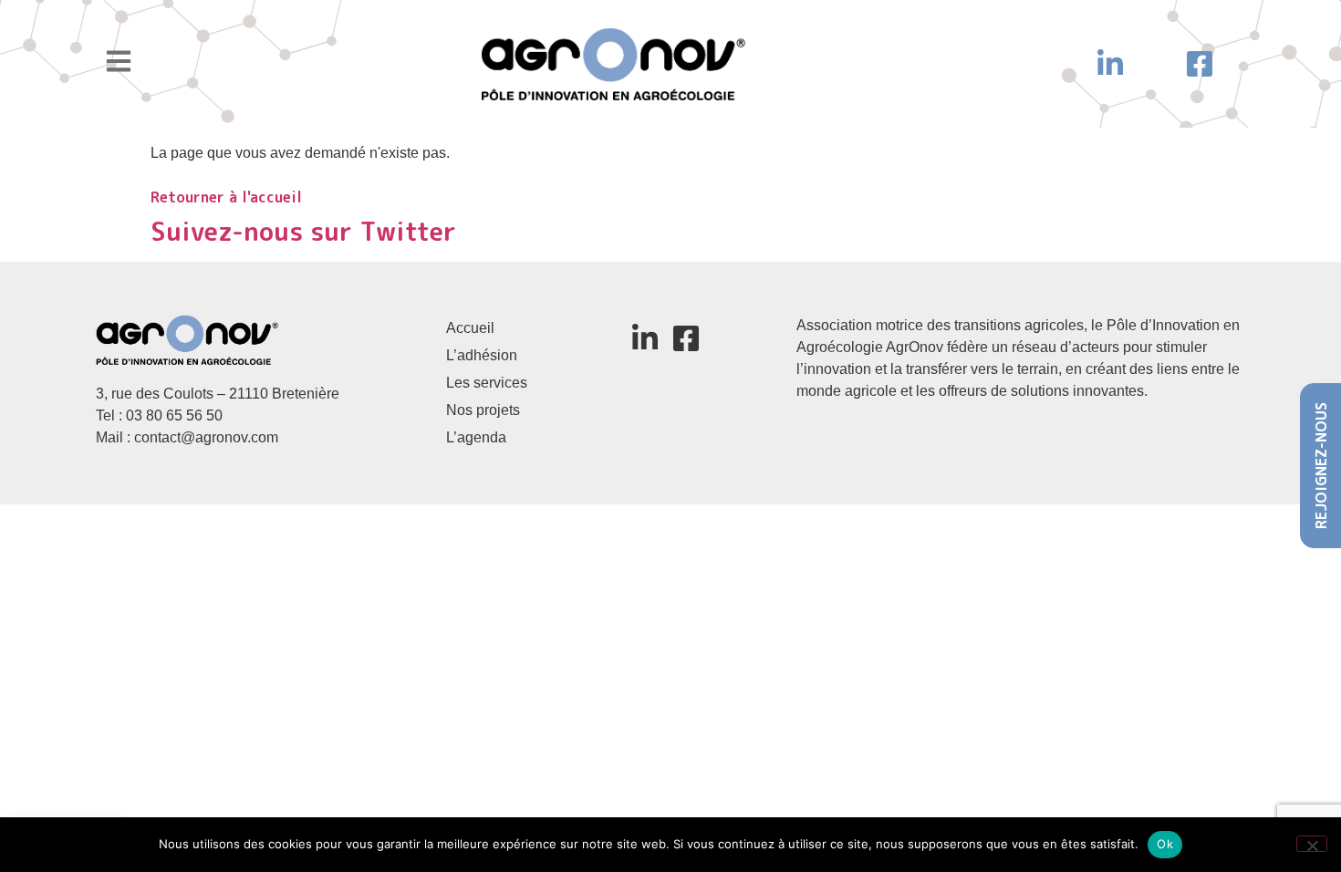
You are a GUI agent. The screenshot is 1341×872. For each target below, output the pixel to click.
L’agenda (476, 437)
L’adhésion (481, 355)
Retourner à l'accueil (226, 197)
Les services (486, 382)
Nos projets (483, 410)
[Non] (1311, 844)
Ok (1165, 843)
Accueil (470, 328)
